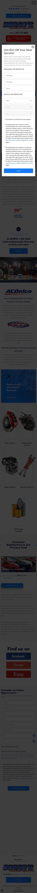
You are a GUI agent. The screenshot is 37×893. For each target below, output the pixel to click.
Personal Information (14, 69)
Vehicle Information (13, 94)
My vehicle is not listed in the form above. (18, 119)
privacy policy (28, 140)
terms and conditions (14, 140)
